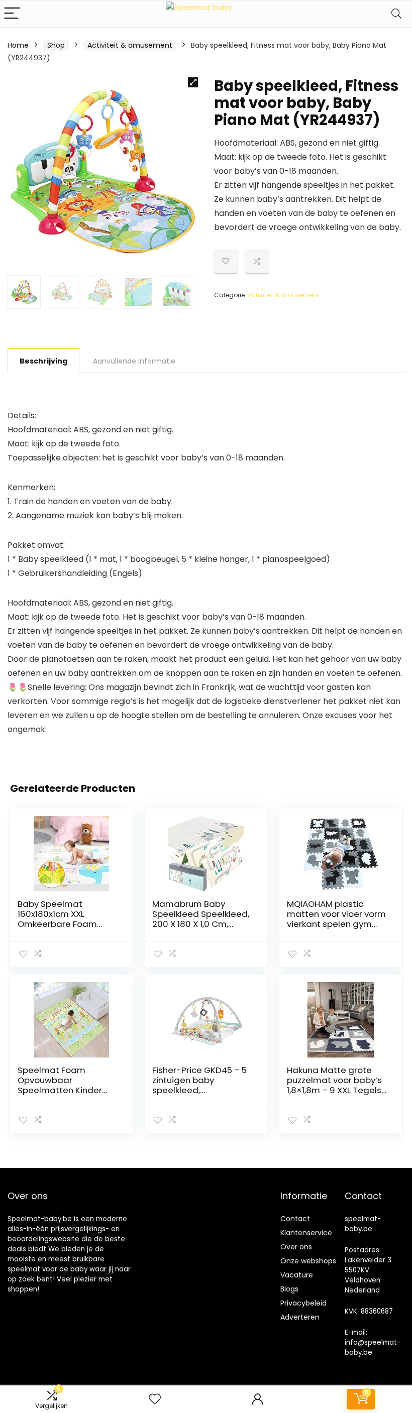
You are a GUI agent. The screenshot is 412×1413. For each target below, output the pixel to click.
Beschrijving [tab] (43, 361)
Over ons (296, 1247)
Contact (295, 1219)
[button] (193, 82)
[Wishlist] (155, 1399)
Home (18, 45)
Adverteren (300, 1317)
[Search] (396, 14)
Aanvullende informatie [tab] (134, 361)
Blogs (289, 1289)
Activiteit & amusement (129, 45)
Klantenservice (306, 1233)
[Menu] (12, 14)
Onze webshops (308, 1261)
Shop (56, 45)
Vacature (296, 1275)
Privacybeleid (303, 1303)
